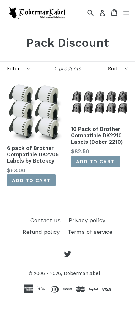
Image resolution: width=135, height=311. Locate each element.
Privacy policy (87, 220)
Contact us (45, 220)
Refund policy (41, 231)
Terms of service (90, 231)
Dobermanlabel (82, 273)
